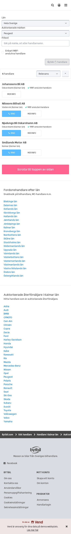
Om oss (8, 478)
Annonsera (43, 500)
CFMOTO (8, 317)
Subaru (7, 403)
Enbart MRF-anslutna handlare (15, 52)
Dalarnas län (10, 205)
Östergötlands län (13, 275)
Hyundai (8, 347)
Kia (5, 358)
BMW (6, 313)
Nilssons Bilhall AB (13, 103)
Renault (8, 388)
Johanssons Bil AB (13, 84)
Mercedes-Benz (12, 365)
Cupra (7, 328)
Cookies (8, 497)
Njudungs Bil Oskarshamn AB (19, 123)
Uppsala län (10, 249)
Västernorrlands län (14, 261)
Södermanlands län (14, 246)
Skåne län (9, 238)
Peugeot (8, 376)
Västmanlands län (13, 264)
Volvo (6, 417)
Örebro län (9, 272)
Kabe (6, 351)
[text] (8, 5)
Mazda (7, 362)
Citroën (8, 325)
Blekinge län (10, 201)
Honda (7, 343)
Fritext (5, 37)
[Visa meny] (65, 5)
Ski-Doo (8, 395)
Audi (6, 310)
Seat (6, 391)
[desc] (65, 74)
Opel (6, 373)
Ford (6, 336)
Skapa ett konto (45, 478)
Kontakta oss (11, 483)
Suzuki (7, 406)
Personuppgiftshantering (18, 492)
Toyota (7, 410)
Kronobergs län (12, 231)
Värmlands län (11, 253)
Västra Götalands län (15, 268)
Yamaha (8, 421)
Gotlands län (11, 209)
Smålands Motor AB (14, 142)
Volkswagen (10, 414)
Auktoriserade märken (13, 27)
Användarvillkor (12, 488)
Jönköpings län (12, 223)
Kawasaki (9, 354)
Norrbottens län (12, 235)
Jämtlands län (11, 220)
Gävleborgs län (12, 212)
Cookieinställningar (14, 502)
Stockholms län (12, 242)
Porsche (8, 384)
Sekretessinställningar (16, 507)
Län (4, 17)
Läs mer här (32, 530)
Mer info (11, 94)
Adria (6, 306)
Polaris (7, 380)
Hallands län (10, 216)
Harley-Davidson (13, 339)
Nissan (7, 369)
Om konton (43, 483)
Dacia (7, 332)
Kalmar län (9, 227)
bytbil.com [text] (35, 449)
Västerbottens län (13, 257)
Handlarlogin (44, 504)
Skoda (7, 399)
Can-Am (8, 321)
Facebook (12, 463)
